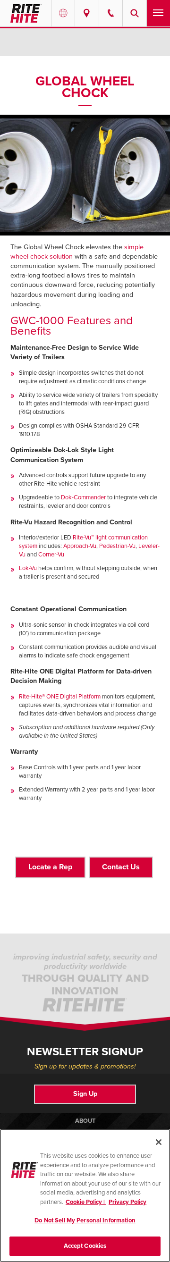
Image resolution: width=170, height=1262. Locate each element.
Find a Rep (86, 13)
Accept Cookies (85, 1246)
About (85, 1121)
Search (134, 13)
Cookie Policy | (86, 1202)
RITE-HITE (25, 13)
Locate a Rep (50, 867)
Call (110, 13)
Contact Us (121, 867)
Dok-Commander (83, 497)
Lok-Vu (28, 568)
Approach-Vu (79, 546)
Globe (63, 13)
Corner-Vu (51, 554)
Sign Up (85, 1094)
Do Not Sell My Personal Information (85, 1220)
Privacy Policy (127, 1202)
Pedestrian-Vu (117, 546)
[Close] (158, 1142)
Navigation (158, 13)
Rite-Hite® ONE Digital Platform (60, 696)
